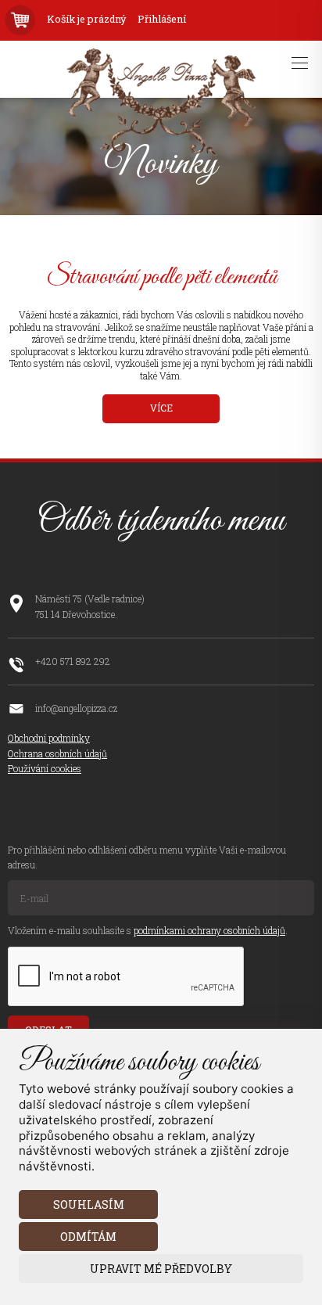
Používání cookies (44, 768)
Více (161, 407)
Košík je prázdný (86, 19)
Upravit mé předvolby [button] (161, 1268)
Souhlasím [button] (88, 1204)
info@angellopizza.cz (76, 708)
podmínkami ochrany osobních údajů (209, 930)
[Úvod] (160, 152)
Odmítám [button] (88, 1236)
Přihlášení (162, 19)
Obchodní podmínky (49, 738)
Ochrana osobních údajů (57, 753)
